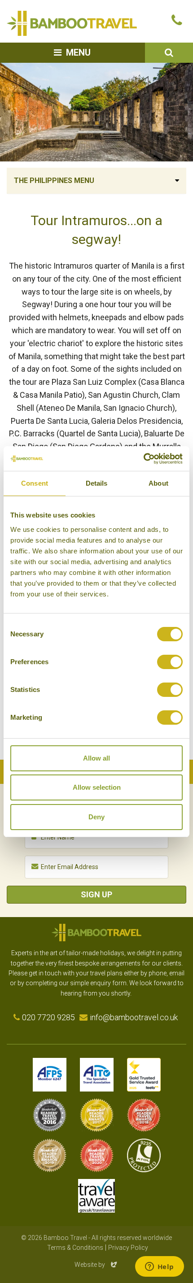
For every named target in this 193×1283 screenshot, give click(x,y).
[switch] (170, 662)
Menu (78, 52)
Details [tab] (97, 483)
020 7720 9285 (48, 1017)
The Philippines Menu (54, 180)
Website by (96, 1264)
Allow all (96, 758)
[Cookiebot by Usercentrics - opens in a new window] (143, 459)
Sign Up (96, 894)
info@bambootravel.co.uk (134, 1017)
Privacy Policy (128, 1247)
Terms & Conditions (75, 1247)
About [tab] (158, 483)
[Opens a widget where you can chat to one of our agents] (159, 1267)
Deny (96, 817)
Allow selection (97, 787)
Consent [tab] (34, 483)
